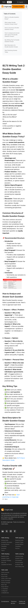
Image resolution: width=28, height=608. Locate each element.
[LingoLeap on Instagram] (10, 531)
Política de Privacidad (22, 602)
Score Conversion (5, 580)
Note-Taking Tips (19, 566)
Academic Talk (19, 564)
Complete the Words (6, 564)
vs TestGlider (4, 588)
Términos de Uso (13, 602)
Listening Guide (19, 556)
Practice (17, 548)
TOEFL (4, 2)
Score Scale (4, 576)
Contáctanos (5, 601)
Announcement (19, 562)
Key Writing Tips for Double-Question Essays (12, 40)
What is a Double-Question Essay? (12, 18)
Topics (3, 550)
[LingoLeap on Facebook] (14, 531)
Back (6, 499)
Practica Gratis (18, 6)
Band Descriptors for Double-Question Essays (11, 45)
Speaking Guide (19, 540)
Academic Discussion (6, 542)
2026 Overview (5, 572)
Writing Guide (4, 540)
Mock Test (4, 584)
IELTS (9, 2)
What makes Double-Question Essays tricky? (11, 23)
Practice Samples (5, 582)
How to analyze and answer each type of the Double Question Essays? (12, 34)
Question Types (19, 542)
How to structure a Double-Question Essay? (12, 28)
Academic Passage (6, 560)
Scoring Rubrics (5, 544)
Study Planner (4, 586)
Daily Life (3, 562)
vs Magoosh (4, 590)
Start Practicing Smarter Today (11, 51)
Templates (4, 546)
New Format (4, 574)
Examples (3, 548)
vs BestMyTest (5, 592)
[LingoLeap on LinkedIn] (2, 531)
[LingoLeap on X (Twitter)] (6, 531)
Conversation (18, 560)
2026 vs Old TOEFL (6, 578)
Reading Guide (5, 556)
